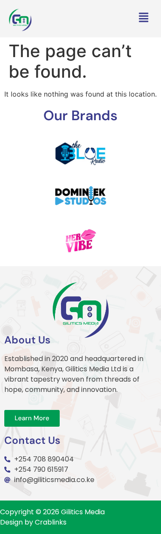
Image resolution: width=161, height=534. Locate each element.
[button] (143, 18)
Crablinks (51, 522)
